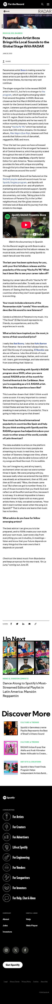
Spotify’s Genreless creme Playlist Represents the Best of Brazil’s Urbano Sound (34, 730)
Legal (6, 982)
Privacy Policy (26, 982)
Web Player (32, 925)
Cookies (36, 982)
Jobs (5, 925)
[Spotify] (13, 4)
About (6, 919)
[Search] (42, 4)
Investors (7, 931)
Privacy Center (15, 982)
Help (28, 919)
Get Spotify (14, 965)
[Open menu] (48, 4)
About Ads (44, 982)
